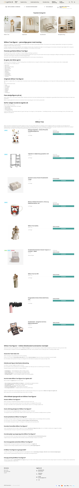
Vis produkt (63, 134)
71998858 (40, 474)
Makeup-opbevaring (54, 2)
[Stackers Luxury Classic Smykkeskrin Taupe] (15, 188)
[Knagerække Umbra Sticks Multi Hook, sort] (15, 308)
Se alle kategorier (62, 2)
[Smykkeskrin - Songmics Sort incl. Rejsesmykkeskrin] (15, 332)
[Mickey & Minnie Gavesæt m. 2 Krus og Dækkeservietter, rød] (15, 212)
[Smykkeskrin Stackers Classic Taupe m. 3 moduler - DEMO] (15, 260)
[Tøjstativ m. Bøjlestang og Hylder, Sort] (15, 164)
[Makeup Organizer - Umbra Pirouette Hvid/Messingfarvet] (15, 140)
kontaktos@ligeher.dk (42, 477)
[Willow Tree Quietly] (15, 236)
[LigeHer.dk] (8, 2)
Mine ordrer (6, 470)
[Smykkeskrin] (48, 24)
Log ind (5, 472)
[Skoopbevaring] (66, 24)
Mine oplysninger (7, 471)
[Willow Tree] (12, 24)
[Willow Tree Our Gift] (15, 284)
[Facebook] (36, 480)
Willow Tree (16, 2)
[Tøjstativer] (30, 24)
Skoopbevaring (46, 2)
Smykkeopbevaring (35, 2)
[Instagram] (39, 480)
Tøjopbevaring (23, 2)
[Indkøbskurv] (72, 2)
